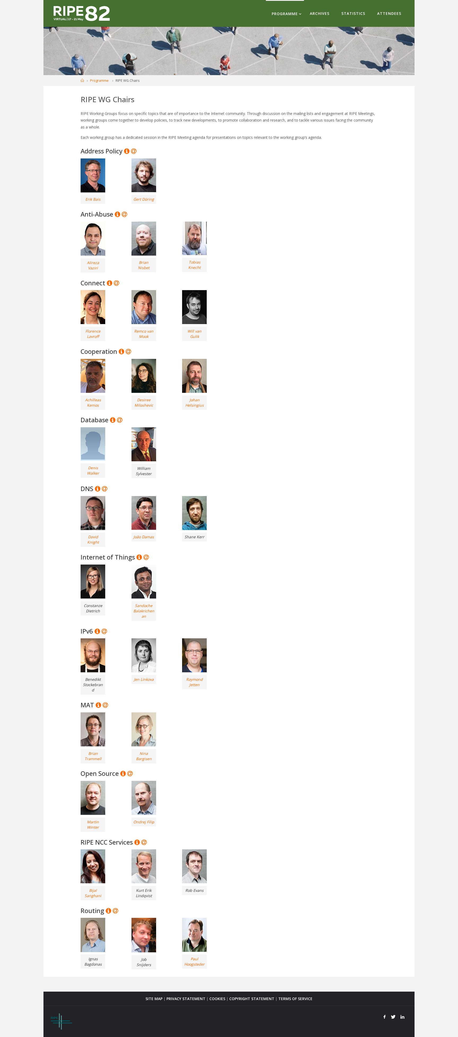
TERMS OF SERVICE (295, 998)
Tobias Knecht (194, 265)
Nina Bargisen (144, 756)
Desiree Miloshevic (143, 402)
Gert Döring (143, 199)
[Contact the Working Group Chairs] (133, 151)
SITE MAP (154, 998)
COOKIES (217, 998)
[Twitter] (393, 1016)
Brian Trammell (93, 756)
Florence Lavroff (92, 334)
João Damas (143, 536)
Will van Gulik (194, 334)
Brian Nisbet (143, 265)
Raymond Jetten (194, 682)
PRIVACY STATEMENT (185, 998)
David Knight (93, 539)
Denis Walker (93, 470)
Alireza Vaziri (93, 265)
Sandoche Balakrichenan (143, 611)
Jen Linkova (144, 679)
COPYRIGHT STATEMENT (251, 998)
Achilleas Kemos (93, 402)
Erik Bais (92, 199)
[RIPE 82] (81, 13)
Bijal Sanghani (93, 893)
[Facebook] (384, 1016)
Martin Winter (93, 824)
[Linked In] (402, 1016)
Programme (99, 80)
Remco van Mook (143, 334)
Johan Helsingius (194, 402)
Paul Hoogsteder (194, 961)
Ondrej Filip (143, 821)
